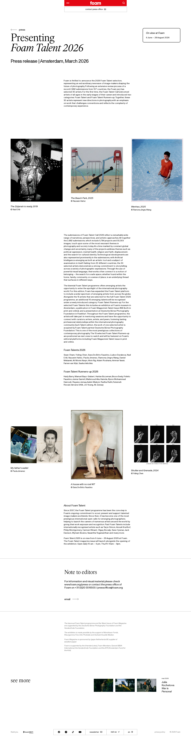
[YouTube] (80, 732)
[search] (123, 3)
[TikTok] (73, 732)
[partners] (28, 732)
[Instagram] (66, 732)
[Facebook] (59, 732)
